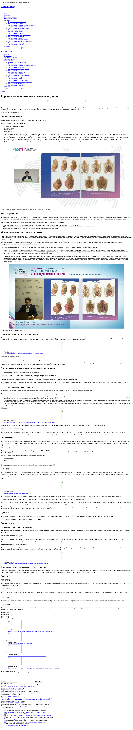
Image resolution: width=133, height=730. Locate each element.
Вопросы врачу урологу (15, 23)
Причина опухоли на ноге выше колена (20, 643)
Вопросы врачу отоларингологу (18, 39)
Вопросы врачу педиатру (15, 33)
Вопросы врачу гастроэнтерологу (18, 28)
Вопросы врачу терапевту (16, 43)
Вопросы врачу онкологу (15, 38)
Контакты (7, 46)
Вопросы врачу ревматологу (17, 44)
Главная (6, 14)
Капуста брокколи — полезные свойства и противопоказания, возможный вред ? (26, 699)
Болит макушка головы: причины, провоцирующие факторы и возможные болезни (34, 668)
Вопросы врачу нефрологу (16, 30)
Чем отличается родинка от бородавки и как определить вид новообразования (28, 719)
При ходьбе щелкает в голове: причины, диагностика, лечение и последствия (25, 706)
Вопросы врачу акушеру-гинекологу (19, 35)
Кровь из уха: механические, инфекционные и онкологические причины (26, 563)
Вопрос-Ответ (8, 20)
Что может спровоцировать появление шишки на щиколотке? (27, 656)
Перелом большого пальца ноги (10, 696)
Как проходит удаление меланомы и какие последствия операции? (25, 712)
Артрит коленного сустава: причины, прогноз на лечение (18, 693)
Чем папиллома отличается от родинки (16, 725)
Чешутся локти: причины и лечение (12, 690)
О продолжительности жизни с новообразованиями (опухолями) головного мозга (29, 422)
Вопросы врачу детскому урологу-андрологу (22, 25)
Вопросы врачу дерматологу (17, 27)
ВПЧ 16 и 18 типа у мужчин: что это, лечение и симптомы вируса (24, 722)
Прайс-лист (7, 15)
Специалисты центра (10, 18)
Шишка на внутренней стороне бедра (16, 493)
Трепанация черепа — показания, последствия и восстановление (24, 353)
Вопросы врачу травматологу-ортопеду (20, 41)
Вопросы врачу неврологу (16, 31)
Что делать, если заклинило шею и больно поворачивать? (18, 686)
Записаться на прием (10, 17)
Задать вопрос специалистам (17, 22)
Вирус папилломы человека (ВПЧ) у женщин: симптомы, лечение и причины (28, 715)
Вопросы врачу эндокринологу (17, 36)
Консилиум (8, 6)
